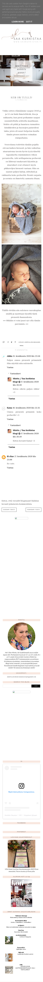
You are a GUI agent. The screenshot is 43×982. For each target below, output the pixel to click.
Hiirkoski (21, 952)
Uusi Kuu (21, 930)
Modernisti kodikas (21, 920)
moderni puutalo (21, 935)
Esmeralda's (21, 947)
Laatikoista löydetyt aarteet (25, 954)
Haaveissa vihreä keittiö (21, 932)
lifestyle (27, 342)
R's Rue (10, 456)
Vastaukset (15, 373)
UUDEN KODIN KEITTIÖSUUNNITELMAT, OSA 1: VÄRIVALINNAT (25, 968)
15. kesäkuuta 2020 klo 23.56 (26, 356)
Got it (29, 21)
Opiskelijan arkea (21, 949)
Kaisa (9, 407)
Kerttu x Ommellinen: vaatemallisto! (21, 922)
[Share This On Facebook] (7, 342)
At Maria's (21, 925)
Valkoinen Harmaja (21, 916)
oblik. (21, 965)
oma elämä (36, 342)
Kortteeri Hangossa (25, 937)
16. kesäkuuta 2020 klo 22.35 (26, 407)
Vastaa (10, 367)
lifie (31, 342)
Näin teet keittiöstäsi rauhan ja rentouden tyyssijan (21, 927)
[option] (21, 70)
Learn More (18, 21)
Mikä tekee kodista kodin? (21, 69)
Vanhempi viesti (33, 509)
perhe (21, 345)
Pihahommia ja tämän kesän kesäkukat (21, 917)
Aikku (9, 356)
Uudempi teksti (9, 509)
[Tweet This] (10, 342)
